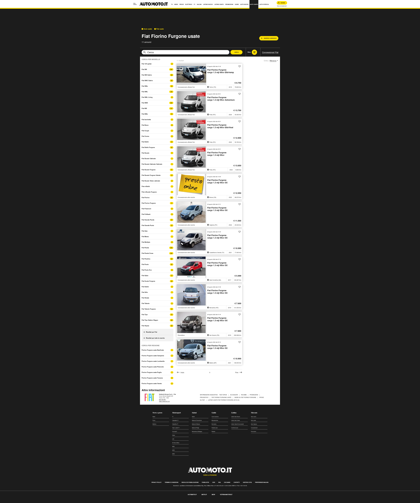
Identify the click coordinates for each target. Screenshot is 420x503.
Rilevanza (273, 61)
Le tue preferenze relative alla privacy (34, 501)
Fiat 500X (145, 103)
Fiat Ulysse (145, 326)
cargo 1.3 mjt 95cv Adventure (221, 98)
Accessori (234, 395)
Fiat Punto (145, 264)
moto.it (204, 494)
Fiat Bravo (145, 125)
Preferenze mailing (262, 482)
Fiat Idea (144, 231)
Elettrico (154, 424)
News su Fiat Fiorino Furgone (245, 397)
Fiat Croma (145, 136)
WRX (173, 454)
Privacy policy (156, 482)
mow (213, 494)
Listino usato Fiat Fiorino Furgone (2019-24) (223, 400)
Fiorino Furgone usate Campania (153, 356)
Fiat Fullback (146, 214)
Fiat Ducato (145, 153)
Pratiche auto (215, 427)
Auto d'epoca (254, 424)
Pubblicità (205, 482)
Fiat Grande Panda (148, 220)
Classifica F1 (175, 424)
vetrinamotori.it (226, 494)
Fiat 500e (145, 86)
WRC (173, 450)
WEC (173, 446)
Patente (213, 431)
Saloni (194, 412)
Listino (233, 412)
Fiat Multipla (146, 242)
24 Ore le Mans (175, 442)
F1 (172, 416)
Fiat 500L (145, 92)
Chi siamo (227, 482)
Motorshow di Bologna (197, 431)
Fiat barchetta (146, 119)
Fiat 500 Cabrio (147, 75)
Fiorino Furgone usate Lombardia (153, 361)
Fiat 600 (144, 108)
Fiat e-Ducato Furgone (149, 192)
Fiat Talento (146, 303)
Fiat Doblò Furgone (148, 147)
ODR (213, 482)
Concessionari (254, 427)
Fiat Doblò (145, 142)
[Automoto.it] (153, 4)
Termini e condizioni (171, 482)
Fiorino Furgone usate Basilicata (153, 350)
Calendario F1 (175, 420)
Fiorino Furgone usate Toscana (152, 378)
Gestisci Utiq (247, 482)
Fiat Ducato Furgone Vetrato (151, 175)
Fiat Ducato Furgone (148, 170)
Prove (154, 420)
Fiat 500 (144, 69)
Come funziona (215, 416)
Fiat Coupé (145, 131)
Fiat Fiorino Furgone (149, 203)
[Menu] (135, 4)
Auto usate (148, 29)
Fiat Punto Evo (147, 270)
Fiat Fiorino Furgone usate (222, 397)
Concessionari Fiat (270, 52)
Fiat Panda (145, 248)
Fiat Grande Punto (148, 225)
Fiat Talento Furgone (149, 309)
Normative (214, 424)
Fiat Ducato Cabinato (149, 158)
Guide (214, 412)
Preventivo (204, 397)
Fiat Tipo (145, 314)
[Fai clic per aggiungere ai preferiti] (239, 66)
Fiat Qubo (145, 275)
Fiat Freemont (146, 209)
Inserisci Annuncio (270, 38)
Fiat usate (160, 29)
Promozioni (254, 395)
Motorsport (176, 412)
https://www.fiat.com (164, 401)
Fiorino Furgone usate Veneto (152, 383)
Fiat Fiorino (146, 197)
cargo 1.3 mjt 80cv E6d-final (220, 126)
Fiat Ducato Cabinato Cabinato (152, 164)
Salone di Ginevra (196, 424)
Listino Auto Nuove (235, 416)
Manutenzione (215, 420)
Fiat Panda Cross (147, 253)
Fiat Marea (145, 236)
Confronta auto (234, 427)
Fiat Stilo (145, 292)
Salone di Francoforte (197, 420)
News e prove (157, 412)
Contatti (237, 482)
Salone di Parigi (195, 427)
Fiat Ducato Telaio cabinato (151, 181)
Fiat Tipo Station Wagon (150, 320)
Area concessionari (282, 6)
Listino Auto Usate (235, 420)
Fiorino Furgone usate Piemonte (153, 367)
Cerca (236, 52)
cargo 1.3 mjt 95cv (216, 153)
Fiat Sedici (145, 287)
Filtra (249, 52)
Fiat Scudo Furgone (148, 281)
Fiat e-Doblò (146, 186)
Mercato (254, 412)
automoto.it (192, 494)
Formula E (174, 431)
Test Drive (223, 395)
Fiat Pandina (146, 259)
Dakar (173, 435)
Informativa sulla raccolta (9, 501)
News (154, 416)
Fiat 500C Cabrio (147, 80)
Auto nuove (253, 416)
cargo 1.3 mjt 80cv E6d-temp (220, 71)
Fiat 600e (145, 114)
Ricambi (244, 395)
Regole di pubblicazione (190, 482)
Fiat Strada (145, 298)
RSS (219, 482)
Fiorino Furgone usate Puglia (152, 372)
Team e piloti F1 (176, 427)
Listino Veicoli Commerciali (237, 424)
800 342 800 (162, 399)
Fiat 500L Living (147, 97)
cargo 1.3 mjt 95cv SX (217, 181)
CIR (173, 439)
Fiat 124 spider (147, 64)
